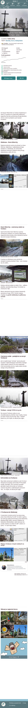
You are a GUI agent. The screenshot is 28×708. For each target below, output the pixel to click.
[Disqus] (14, 679)
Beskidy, (8, 40)
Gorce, (13, 40)
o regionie (24, 4)
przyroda (12, 4)
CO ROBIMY (2, 5)
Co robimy (12, 705)
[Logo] (2, 2)
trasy (7, 4)
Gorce (4, 7)
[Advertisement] (14, 96)
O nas (24, 703)
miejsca (18, 4)
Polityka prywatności (15, 703)
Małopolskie (19, 40)
